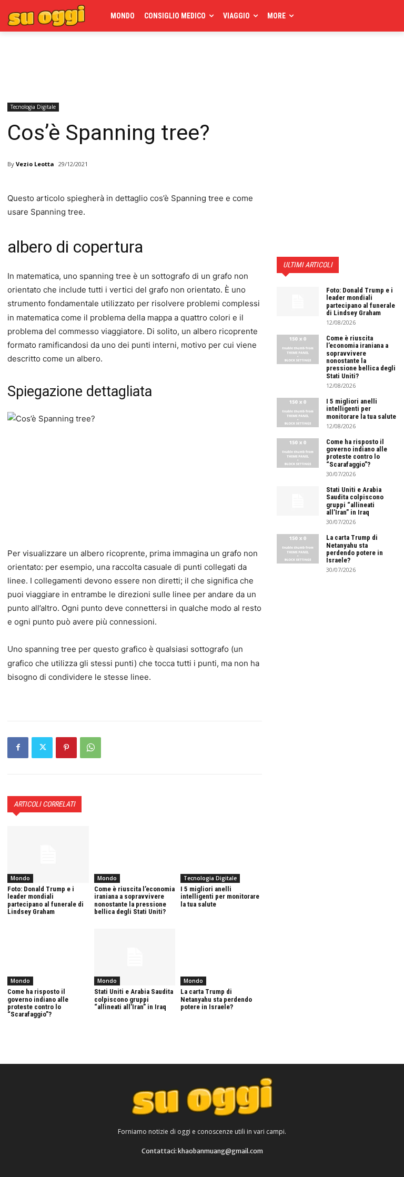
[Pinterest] (66, 747)
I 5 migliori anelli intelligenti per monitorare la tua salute (219, 896)
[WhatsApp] (90, 747)
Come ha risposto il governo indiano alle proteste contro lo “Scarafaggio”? (37, 1003)
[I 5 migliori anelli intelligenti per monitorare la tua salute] (221, 854)
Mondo (20, 878)
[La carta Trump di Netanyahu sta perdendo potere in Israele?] (221, 957)
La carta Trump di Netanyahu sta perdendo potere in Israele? (216, 999)
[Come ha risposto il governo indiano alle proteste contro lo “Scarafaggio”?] (48, 957)
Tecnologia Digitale (33, 106)
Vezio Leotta (35, 164)
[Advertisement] (130, 64)
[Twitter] (42, 747)
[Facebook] (17, 747)
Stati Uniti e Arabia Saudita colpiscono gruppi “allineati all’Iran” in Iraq (133, 999)
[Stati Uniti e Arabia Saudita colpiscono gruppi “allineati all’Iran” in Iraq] (135, 957)
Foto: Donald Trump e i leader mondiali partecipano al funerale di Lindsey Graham (45, 900)
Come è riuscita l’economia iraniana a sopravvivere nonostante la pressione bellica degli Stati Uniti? (134, 900)
